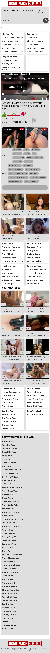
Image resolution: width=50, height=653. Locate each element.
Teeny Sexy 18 (9, 537)
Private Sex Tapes (11, 280)
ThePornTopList (10, 562)
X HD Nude (7, 494)
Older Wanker (9, 540)
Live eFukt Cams (35, 273)
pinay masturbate (38, 177)
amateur (33, 173)
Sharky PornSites (10, 590)
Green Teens (8, 533)
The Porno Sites (35, 280)
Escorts (6, 459)
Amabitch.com (9, 586)
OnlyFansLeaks (9, 449)
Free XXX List (8, 523)
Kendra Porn (8, 608)
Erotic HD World (10, 277)
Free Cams (40, 12)
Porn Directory (9, 463)
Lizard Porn (8, 622)
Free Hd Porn (8, 445)
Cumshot (17, 154)
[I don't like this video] (23, 114)
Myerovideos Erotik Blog (12, 68)
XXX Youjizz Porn (10, 629)
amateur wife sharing (18, 177)
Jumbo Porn (8, 604)
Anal (26, 150)
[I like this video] (4, 114)
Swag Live (7, 456)
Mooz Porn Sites (10, 593)
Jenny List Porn (10, 601)
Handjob (28, 162)
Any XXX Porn (9, 480)
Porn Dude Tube (10, 505)
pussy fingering (32, 169)
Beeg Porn (7, 498)
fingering (28, 165)
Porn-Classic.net (10, 558)
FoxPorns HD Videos (12, 487)
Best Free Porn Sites (12, 519)
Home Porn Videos (36, 270)
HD (34, 154)
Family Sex (7, 530)
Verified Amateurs (34, 158)
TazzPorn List (9, 625)
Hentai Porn (8, 441)
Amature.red (8, 583)
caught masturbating (18, 173)
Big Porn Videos (10, 477)
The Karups (7, 284)
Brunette (17, 162)
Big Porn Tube (9, 611)
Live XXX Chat (34, 277)
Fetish (27, 154)
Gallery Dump (9, 615)
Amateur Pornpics (11, 526)
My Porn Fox (8, 509)
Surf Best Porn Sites (12, 555)
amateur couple (15, 169)
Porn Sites (7, 466)
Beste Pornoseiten (11, 470)
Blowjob (17, 150)
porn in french (31, 181)
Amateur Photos (10, 512)
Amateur (35, 150)
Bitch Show (7, 516)
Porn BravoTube (10, 491)
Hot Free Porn (9, 569)
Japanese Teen (9, 544)
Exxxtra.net (7, 547)
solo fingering (15, 181)
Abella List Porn (10, 572)
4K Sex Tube (8, 484)
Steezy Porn (8, 618)
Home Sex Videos (11, 565)
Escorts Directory (11, 473)
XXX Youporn (33, 284)
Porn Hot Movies (10, 502)
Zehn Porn (7, 551)
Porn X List (7, 576)
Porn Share (7, 579)
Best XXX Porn (9, 452)
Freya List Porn (9, 597)
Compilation (19, 158)
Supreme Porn (34, 266)
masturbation (14, 165)
